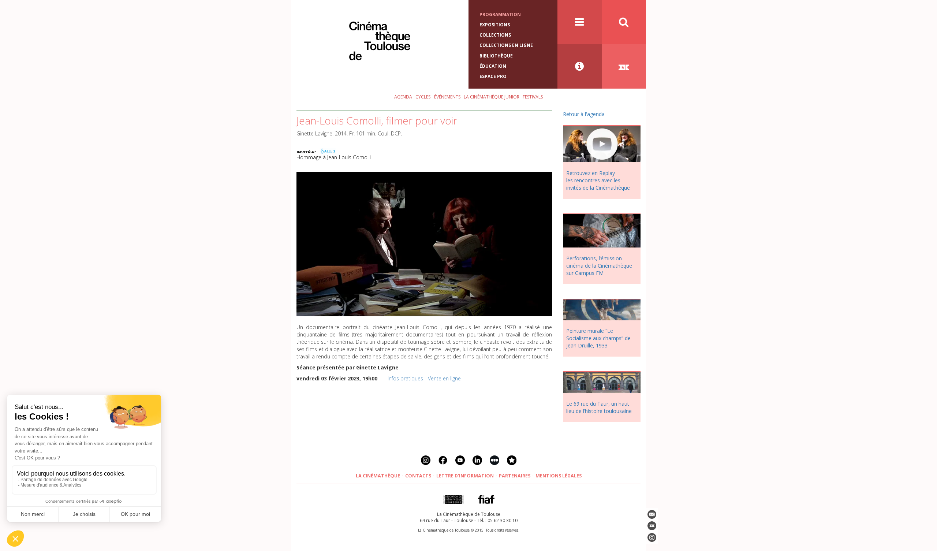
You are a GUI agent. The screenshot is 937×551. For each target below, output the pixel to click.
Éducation (492, 66)
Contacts (418, 476)
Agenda (403, 97)
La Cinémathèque (378, 476)
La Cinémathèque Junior (491, 97)
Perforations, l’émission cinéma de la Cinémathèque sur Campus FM (599, 265)
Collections (495, 35)
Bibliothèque (496, 56)
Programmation (500, 14)
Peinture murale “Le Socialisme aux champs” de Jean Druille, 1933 (598, 338)
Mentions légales (558, 476)
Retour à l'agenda (584, 114)
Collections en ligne (506, 45)
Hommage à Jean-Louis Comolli (333, 157)
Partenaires (514, 476)
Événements (447, 97)
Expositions (494, 25)
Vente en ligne (444, 378)
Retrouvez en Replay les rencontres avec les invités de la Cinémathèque (598, 180)
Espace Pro (493, 76)
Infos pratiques (405, 378)
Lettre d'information (465, 476)
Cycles (422, 97)
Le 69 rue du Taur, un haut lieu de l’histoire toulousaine (599, 407)
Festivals (533, 97)
